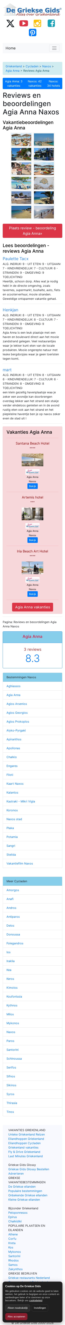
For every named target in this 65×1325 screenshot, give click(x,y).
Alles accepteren (16, 1316)
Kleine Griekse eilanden (24, 1199)
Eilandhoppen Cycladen (24, 1143)
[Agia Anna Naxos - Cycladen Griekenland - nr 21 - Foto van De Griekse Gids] (21, 212)
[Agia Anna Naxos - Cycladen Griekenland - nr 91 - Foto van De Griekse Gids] (44, 168)
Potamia (12, 837)
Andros (11, 908)
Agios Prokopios (17, 721)
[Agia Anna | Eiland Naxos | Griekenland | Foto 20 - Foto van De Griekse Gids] (21, 168)
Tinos (10, 1112)
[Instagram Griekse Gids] (37, 23)
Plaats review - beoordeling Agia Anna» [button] (32, 231)
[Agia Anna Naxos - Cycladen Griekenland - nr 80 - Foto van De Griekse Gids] (44, 139)
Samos (13, 1265)
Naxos (46, 66)
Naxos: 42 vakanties (35, 83)
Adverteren (16, 1173)
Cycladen (32, 66)
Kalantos (12, 792)
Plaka (10, 828)
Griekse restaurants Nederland (29, 1278)
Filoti (9, 775)
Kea (8, 970)
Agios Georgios (17, 712)
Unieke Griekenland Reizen (26, 1134)
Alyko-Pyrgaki (16, 730)
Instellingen (40, 1308)
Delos (10, 925)
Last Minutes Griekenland (25, 1156)
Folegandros (14, 943)
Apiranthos (13, 739)
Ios (8, 952)
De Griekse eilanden (22, 1186)
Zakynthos (15, 1269)
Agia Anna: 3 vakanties (13, 83)
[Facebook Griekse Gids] (51, 23)
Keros (10, 979)
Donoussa (13, 934)
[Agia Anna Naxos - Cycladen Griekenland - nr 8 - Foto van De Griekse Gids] (44, 154)
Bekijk (32, 486)
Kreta (12, 1243)
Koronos (12, 810)
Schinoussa (14, 1058)
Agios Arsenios (16, 704)
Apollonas (13, 748)
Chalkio (11, 757)
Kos (10, 1247)
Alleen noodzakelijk (18, 1308)
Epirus (12, 1217)
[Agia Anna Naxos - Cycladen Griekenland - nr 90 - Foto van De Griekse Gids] (21, 139)
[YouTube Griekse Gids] (24, 23)
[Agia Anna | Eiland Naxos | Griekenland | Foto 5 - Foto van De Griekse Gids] (44, 212)
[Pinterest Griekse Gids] (32, 32)
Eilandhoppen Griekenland (26, 1139)
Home (11, 48)
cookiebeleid (35, 1300)
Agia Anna (13, 70)
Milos (10, 1014)
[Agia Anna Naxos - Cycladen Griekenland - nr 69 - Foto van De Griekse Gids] (44, 183)
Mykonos (12, 1023)
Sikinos (11, 1085)
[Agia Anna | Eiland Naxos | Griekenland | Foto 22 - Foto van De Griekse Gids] (21, 197)
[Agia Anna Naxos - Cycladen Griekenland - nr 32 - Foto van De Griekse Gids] (21, 154)
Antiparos (13, 916)
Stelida (11, 854)
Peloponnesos (17, 1212)
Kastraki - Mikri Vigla (20, 801)
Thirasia (11, 1103)
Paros (10, 1041)
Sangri (10, 845)
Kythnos (11, 1005)
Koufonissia (14, 996)
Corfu (12, 1238)
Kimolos (12, 987)
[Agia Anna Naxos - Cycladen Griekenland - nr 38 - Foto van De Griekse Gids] (44, 197)
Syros (10, 1094)
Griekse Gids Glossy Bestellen (28, 1169)
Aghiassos (13, 686)
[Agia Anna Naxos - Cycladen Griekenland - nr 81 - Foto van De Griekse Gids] (21, 183)
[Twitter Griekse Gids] (10, 23)
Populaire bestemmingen (25, 1191)
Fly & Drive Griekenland (24, 1152)
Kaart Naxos (14, 783)
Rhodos (13, 1260)
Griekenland (14, 66)
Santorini (12, 1049)
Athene (13, 1234)
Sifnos (10, 1076)
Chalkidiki (15, 1221)
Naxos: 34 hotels (53, 83)
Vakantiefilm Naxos (19, 863)
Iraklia (10, 961)
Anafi (10, 899)
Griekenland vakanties (23, 1147)
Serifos (11, 1067)
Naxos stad (14, 819)
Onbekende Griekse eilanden (27, 1195)
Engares (12, 766)
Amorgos (12, 890)
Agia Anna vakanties (32, 607)
